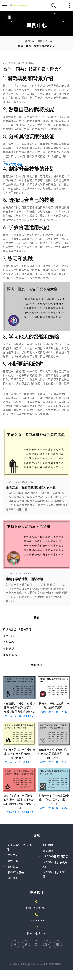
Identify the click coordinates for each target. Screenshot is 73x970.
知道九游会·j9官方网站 (17, 629)
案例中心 (43, 41)
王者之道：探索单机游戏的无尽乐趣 (31, 487)
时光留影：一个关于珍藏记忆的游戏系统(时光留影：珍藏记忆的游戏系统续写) (19, 707)
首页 (27, 41)
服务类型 (8, 648)
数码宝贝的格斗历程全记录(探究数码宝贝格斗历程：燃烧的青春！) (19, 753)
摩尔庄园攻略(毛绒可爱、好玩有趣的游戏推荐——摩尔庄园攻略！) (53, 753)
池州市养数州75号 (36, 907)
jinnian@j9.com (36, 933)
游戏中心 (8, 642)
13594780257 (36, 920)
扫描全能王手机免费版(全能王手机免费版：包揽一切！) (54, 799)
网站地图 (13, 877)
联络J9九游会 (11, 655)
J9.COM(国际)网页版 (55, 856)
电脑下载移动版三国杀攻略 (24, 579)
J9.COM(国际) (53, 964)
